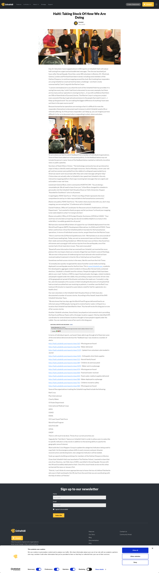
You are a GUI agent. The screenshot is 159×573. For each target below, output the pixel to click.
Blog (90, 537)
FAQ (90, 543)
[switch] (56, 569)
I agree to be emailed (61, 509)
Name (55, 494)
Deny (135, 562)
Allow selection (135, 556)
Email (54, 501)
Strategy (43, 4)
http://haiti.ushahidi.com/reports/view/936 (64, 347)
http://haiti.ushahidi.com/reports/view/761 (64, 383)
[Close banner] (152, 548)
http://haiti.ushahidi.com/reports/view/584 (64, 386)
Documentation (94, 540)
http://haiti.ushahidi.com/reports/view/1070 (65, 366)
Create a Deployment (133, 4)
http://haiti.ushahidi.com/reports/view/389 (64, 363)
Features (18, 4)
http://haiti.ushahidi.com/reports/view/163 (64, 343)
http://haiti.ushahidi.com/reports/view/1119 (65, 350)
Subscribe (58, 515)
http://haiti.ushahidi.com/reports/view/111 (64, 359)
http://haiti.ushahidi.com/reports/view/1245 (65, 356)
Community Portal (126, 534)
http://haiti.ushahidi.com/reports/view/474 (64, 369)
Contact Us (123, 531)
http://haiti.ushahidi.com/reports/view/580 (64, 379)
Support (50, 4)
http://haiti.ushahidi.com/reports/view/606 (64, 373)
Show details (99, 569)
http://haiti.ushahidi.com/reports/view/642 (64, 376)
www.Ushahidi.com (95, 266)
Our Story (92, 534)
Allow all (135, 550)
